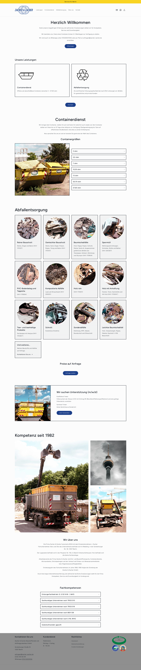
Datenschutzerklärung (77, 644)
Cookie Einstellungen (77, 647)
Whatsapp (70, 46)
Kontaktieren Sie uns (24, 354)
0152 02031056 (27, 659)
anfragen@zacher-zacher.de (24, 654)
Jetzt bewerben (64, 413)
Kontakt (70, 105)
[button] (99, 151)
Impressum (74, 641)
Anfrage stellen (71, 373)
